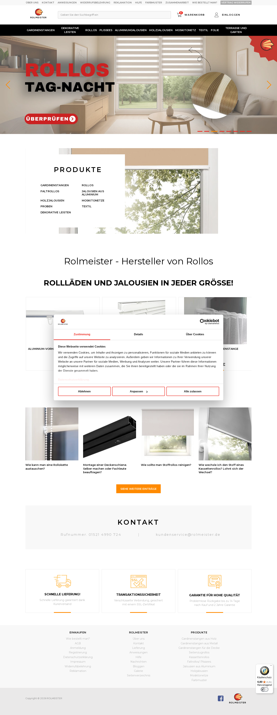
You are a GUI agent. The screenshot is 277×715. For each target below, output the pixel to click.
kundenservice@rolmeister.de (188, 535)
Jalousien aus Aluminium (93, 193)
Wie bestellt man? (204, 2)
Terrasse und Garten (236, 30)
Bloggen (138, 666)
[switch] (264, 689)
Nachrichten (138, 661)
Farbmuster (153, 2)
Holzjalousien (161, 30)
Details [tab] (138, 334)
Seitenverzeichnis (138, 675)
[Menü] (271, 666)
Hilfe (138, 2)
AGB (78, 643)
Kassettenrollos (199, 657)
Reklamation (123, 2)
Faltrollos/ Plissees (199, 661)
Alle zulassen (192, 391)
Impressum (78, 661)
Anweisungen (67, 2)
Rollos (91, 30)
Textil (203, 30)
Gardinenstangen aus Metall (199, 643)
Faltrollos (50, 191)
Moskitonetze (93, 200)
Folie (215, 30)
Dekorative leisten (70, 30)
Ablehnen (84, 391)
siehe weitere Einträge (138, 489)
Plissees (105, 30)
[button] (268, 85)
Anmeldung (78, 648)
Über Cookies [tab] (195, 334)
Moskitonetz (185, 30)
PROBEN (46, 206)
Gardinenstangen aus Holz (199, 638)
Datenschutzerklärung (78, 657)
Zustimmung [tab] (82, 334)
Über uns (32, 2)
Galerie (138, 671)
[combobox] (114, 15)
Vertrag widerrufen (236, 2)
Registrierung (78, 652)
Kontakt (48, 2)
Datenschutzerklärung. (74, 379)
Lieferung (138, 648)
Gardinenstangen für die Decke (199, 648)
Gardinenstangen (41, 30)
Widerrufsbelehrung (95, 2)
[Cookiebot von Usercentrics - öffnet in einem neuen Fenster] (202, 322)
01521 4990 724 (105, 535)
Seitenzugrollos (199, 652)
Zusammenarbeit (177, 2)
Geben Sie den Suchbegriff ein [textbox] (79, 14)
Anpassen (136, 391)
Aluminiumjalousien (131, 30)
